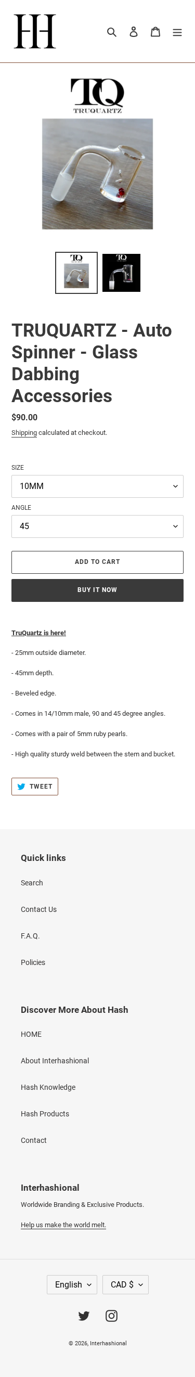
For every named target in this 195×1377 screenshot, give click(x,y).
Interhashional (108, 1343)
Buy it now (97, 590)
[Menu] (177, 31)
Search (32, 883)
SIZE (17, 467)
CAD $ (122, 1285)
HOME (31, 1034)
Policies (33, 962)
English (68, 1285)
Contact (34, 1140)
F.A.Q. (30, 936)
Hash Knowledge (48, 1087)
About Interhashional (55, 1061)
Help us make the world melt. (63, 1225)
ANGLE (21, 507)
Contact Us (39, 909)
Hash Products (45, 1114)
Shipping (24, 432)
